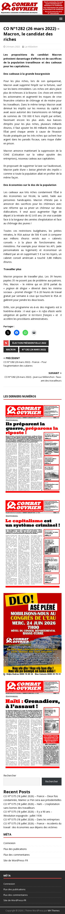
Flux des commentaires (16, 854)
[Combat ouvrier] (32, 13)
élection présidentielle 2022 (29, 342)
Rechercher (9, 775)
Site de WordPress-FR (15, 860)
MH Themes (53, 910)
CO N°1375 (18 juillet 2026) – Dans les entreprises (31, 819)
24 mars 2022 (13, 46)
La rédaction (31, 46)
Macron (11, 349)
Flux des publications (15, 849)
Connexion (9, 843)
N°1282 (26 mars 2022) (34, 349)
